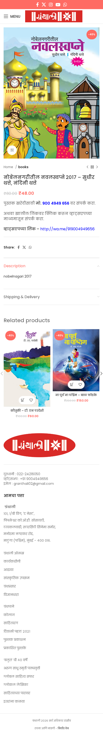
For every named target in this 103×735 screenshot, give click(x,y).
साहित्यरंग (11, 623)
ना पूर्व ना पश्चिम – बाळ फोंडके (76, 395)
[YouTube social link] (58, 4)
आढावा (8, 570)
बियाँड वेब (63, 728)
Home (9, 167)
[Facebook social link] (37, 4)
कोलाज (9, 615)
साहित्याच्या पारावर (17, 693)
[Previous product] (87, 167)
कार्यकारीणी (12, 561)
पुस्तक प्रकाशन (15, 639)
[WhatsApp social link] (65, 4)
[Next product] (97, 167)
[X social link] (43, 4)
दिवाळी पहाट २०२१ (17, 631)
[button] (23, 400)
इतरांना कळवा (14, 701)
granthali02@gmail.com (34, 483)
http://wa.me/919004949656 (67, 229)
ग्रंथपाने (9, 606)
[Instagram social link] (50, 4)
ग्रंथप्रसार (10, 586)
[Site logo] (53, 16)
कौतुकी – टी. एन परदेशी (27, 411)
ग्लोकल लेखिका (16, 684)
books (23, 167)
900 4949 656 (55, 203)
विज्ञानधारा (11, 595)
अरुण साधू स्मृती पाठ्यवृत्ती (22, 668)
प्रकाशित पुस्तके (15, 648)
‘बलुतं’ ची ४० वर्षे (15, 660)
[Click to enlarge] (12, 150)
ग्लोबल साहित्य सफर (19, 676)
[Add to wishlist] (31, 400)
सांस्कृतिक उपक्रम (16, 578)
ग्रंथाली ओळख (14, 553)
